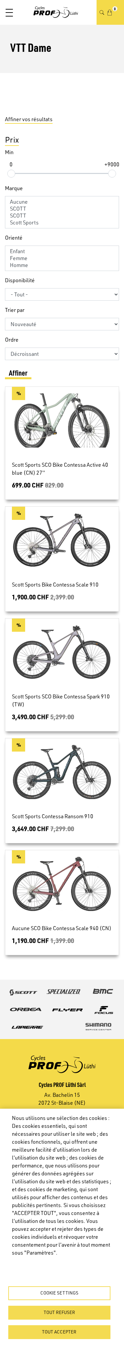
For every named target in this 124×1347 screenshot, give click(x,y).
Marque (14, 188)
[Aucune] (62, 201)
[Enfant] (62, 251)
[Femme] (62, 258)
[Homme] (62, 265)
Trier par (14, 310)
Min (9, 152)
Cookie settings (59, 1293)
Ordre (12, 339)
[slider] (11, 174)
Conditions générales (33, 1272)
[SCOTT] (62, 208)
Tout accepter (59, 1331)
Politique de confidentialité (39, 1263)
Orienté (13, 237)
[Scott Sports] (62, 222)
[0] (109, 12)
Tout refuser (59, 1312)
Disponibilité (20, 280)
